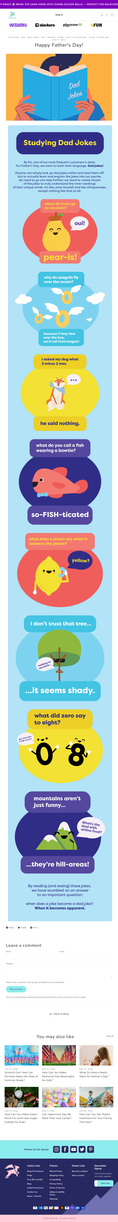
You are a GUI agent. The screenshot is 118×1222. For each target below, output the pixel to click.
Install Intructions (35, 1188)
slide (92, 37)
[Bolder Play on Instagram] (56, 1149)
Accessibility (55, 1180)
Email (62, 951)
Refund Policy (56, 1171)
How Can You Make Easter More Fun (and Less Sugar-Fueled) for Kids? (21, 1118)
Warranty (54, 1199)
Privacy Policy (57, 997)
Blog (29, 1184)
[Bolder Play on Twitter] (82, 1149)
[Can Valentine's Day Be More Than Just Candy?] (59, 1097)
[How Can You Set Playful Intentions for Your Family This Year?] (96, 1097)
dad (23, 37)
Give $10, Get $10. (35, 1180)
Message (9, 963)
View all (109, 1036)
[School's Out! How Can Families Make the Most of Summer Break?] (22, 1055)
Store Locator (78, 1175)
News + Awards (34, 1196)
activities (13, 37)
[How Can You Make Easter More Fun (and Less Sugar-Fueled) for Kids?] (22, 1097)
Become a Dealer (80, 1171)
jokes (61, 37)
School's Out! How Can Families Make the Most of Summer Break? (21, 1076)
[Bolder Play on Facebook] (65, 1149)
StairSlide (103, 37)
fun (43, 37)
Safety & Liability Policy (57, 1193)
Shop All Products (35, 1171)
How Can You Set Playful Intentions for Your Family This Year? (95, 1118)
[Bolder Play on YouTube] (73, 1149)
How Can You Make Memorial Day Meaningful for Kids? (58, 1076)
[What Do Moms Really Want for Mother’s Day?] (96, 1055)
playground (80, 37)
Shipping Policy (57, 1175)
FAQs (29, 1175)
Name (8, 951)
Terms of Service (74, 997)
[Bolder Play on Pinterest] (90, 1149)
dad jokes (33, 37)
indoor (51, 37)
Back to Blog (61, 1013)
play (68, 37)
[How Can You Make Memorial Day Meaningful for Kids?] (59, 1055)
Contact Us (32, 1192)
